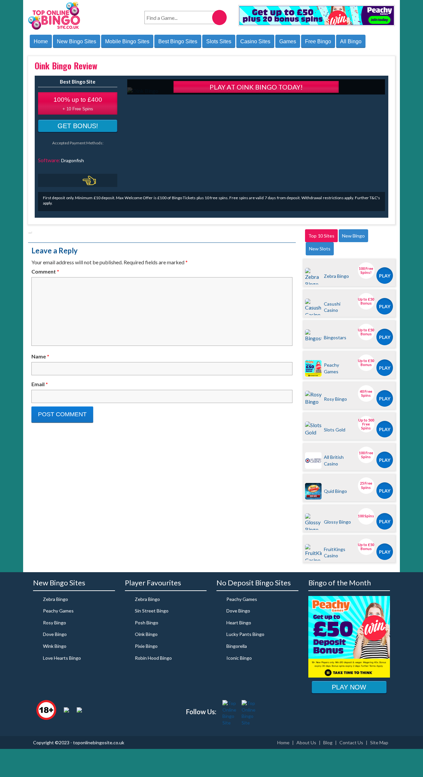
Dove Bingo (55, 634)
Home (41, 41)
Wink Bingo (54, 646)
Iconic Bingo (239, 658)
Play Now (349, 687)
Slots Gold (334, 429)
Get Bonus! (78, 126)
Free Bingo (318, 41)
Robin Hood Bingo (153, 658)
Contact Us (351, 742)
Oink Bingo (146, 634)
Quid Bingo (335, 491)
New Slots (319, 248)
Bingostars (335, 337)
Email (39, 384)
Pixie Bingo (146, 646)
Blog (327, 742)
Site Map (379, 742)
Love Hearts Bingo (62, 658)
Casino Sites (255, 41)
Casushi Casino (332, 307)
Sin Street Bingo (152, 610)
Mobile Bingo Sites (127, 41)
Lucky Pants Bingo (245, 634)
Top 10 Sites (321, 236)
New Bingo (353, 236)
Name (40, 356)
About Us (306, 742)
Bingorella (236, 646)
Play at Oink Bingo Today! (256, 87)
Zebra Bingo (336, 276)
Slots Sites (218, 41)
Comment (45, 271)
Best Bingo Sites (177, 41)
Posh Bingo (146, 622)
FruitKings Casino (334, 552)
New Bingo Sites (76, 41)
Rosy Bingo (335, 399)
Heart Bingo (238, 622)
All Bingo (351, 41)
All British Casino (334, 460)
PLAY (384, 275)
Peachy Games (331, 368)
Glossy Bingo (337, 522)
